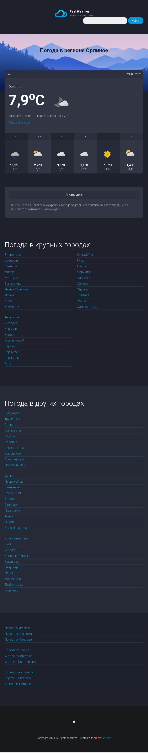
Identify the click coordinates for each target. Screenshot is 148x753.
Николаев (84, 278)
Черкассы (12, 346)
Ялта (8, 363)
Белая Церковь (16, 528)
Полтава (83, 295)
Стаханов (11, 504)
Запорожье (13, 283)
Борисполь (13, 255)
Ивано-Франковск (18, 289)
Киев (8, 301)
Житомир (11, 278)
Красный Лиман (16, 556)
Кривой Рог (85, 255)
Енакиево (11, 590)
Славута (11, 425)
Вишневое (12, 487)
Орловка (11, 442)
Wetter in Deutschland (20, 662)
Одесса (82, 289)
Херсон (10, 335)
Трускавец (12, 419)
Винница (11, 266)
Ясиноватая (13, 430)
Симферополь (87, 307)
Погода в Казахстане (20, 634)
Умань (9, 476)
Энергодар (12, 567)
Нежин (9, 573)
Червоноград (14, 448)
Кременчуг (12, 307)
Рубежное (12, 413)
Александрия (14, 459)
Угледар (10, 550)
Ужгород (11, 323)
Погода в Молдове (18, 639)
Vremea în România (18, 684)
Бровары (11, 260)
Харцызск (12, 561)
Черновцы (12, 358)
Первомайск (14, 481)
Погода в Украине (17, 628)
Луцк (80, 260)
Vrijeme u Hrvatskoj (18, 678)
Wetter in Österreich (19, 656)
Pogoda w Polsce (17, 650)
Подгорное (13, 510)
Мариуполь (85, 272)
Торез (9, 516)
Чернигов (11, 352)
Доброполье (14, 584)
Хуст (8, 544)
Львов (81, 266)
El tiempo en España (19, 672)
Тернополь (12, 317)
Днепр (9, 272)
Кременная (13, 493)
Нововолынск (15, 465)
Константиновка (17, 538)
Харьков (11, 329)
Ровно (81, 301)
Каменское (13, 453)
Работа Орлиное (19, 122)
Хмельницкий (14, 340)
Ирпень (10, 295)
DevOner (106, 738)
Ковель (10, 499)
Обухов (82, 283)
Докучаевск (13, 579)
